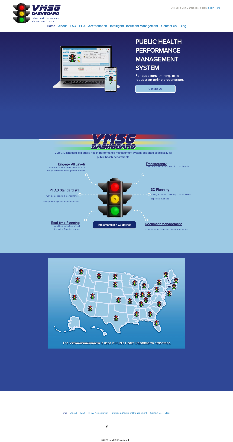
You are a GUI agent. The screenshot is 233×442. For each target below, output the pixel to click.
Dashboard (45, 13)
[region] (169, 169)
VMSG (46, 8)
